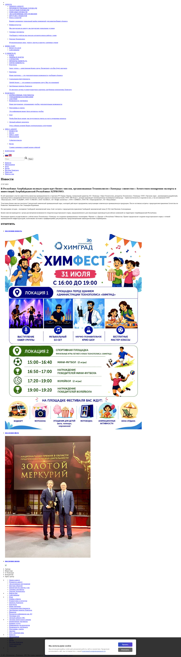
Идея (11, 597)
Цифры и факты (15, 599)
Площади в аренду (16, 582)
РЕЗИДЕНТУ (10, 93)
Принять (125, 644)
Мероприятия (14, 636)
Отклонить (125, 650)
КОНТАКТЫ (10, 151)
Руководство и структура (18, 601)
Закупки (12, 631)
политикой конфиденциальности (93, 651)
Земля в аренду (14, 580)
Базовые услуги (14, 623)
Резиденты (13, 604)
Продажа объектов (16, 586)
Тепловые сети (14, 616)
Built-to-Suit (13, 593)
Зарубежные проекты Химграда (20, 610)
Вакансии (12, 612)
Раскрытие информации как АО (20, 614)
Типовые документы (16, 589)
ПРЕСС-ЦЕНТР (11, 129)
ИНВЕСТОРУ (10, 46)
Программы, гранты (16, 629)
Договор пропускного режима (20, 619)
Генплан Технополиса (17, 591)
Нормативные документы (18, 621)
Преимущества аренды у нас (19, 587)
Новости (12, 635)
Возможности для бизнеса (18, 627)
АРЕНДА (8, 4)
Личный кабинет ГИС (17, 618)
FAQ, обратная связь (16, 633)
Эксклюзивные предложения (19, 584)
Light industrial (14, 595)
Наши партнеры (15, 606)
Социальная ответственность (19, 608)
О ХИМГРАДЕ (10, 53)
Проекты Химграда (16, 603)
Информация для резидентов (19, 625)
